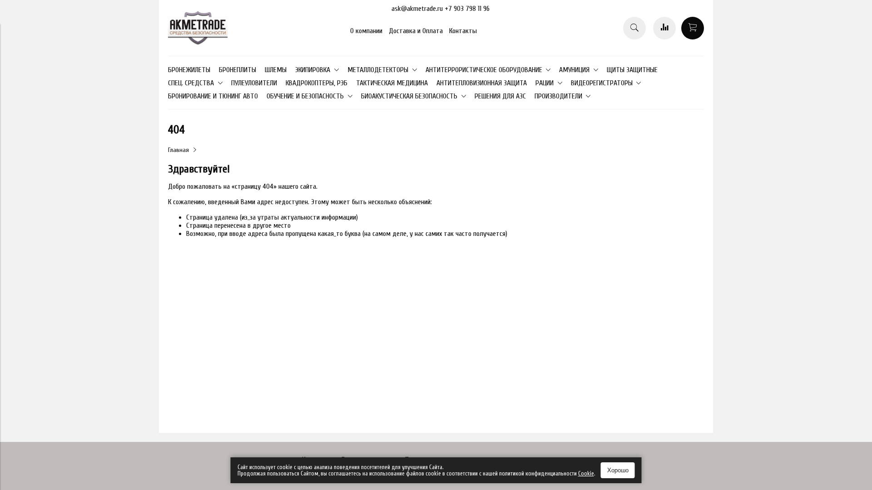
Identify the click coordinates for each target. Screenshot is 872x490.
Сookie (586, 473)
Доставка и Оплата (416, 31)
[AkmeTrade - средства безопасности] (198, 43)
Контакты (463, 31)
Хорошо (618, 470)
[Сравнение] (664, 28)
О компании (366, 31)
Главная (178, 150)
